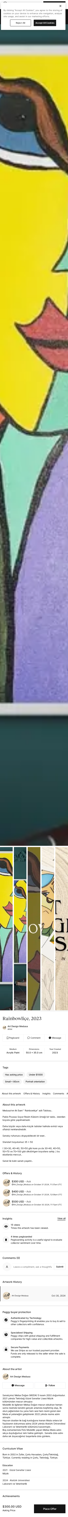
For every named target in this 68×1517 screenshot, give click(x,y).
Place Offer (49, 1508)
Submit (59, 1266)
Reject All (20, 23)
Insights (46, 1093)
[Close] (60, 6)
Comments (58, 1093)
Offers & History (31, 1093)
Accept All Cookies (44, 23)
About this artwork (11, 1093)
